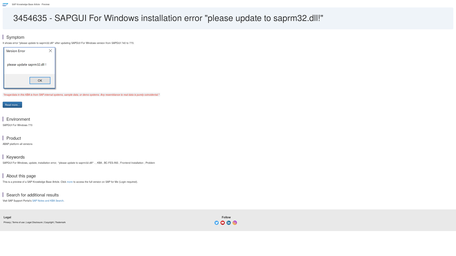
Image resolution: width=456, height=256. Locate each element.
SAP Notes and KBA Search (48, 200)
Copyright (49, 222)
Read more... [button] (12, 104)
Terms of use (18, 222)
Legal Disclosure (34, 222)
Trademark (60, 222)
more (70, 181)
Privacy (7, 222)
